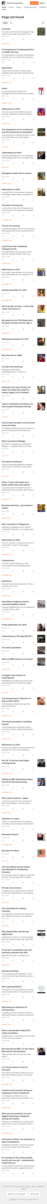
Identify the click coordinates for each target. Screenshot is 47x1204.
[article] (23, 34)
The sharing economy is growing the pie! (17, 722)
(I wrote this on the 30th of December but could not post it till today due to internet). (18, 209)
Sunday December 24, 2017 (14, 290)
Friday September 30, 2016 (14, 625)
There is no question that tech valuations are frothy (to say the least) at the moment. (18, 822)
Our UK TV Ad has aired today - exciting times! (16, 761)
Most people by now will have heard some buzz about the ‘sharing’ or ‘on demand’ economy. (18, 915)
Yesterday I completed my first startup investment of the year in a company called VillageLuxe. (18, 528)
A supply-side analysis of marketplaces (13, 676)
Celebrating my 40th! (12, 153)
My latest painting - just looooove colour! (17, 506)
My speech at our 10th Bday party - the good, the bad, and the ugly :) (18, 321)
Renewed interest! (10, 834)
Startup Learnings (10, 971)
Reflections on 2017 (11, 269)
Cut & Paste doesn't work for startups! (15, 1068)
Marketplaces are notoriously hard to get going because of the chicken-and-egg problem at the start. (17, 682)
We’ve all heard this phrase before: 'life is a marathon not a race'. (18, 585)
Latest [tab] (5, 23)
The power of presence (12, 205)
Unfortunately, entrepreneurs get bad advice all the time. (16, 705)
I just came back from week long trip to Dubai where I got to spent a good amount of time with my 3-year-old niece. (18, 489)
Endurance (7, 581)
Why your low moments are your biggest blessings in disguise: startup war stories (16, 1116)
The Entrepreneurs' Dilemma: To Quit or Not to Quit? (16, 699)
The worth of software (12, 462)
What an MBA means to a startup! (17, 659)
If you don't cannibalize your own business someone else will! (17, 951)
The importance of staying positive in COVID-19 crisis (18, 50)
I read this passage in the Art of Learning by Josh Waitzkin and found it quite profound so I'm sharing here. (18, 230)
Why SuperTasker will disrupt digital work (15, 932)
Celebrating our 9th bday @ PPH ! (17, 636)
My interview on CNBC (12, 355)
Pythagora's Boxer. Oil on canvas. (17, 173)
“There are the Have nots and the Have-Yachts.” (16, 1055)
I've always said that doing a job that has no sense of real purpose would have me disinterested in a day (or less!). (18, 429)
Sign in (42, 3)
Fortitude (6, 29)
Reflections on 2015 (11, 745)
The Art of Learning (11, 226)
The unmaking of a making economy (14, 909)
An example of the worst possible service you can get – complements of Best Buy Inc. (18, 1160)
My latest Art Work (10, 851)
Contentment (8, 560)
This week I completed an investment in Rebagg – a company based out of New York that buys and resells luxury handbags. (18, 445)
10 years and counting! (12, 367)
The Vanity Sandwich (11, 648)
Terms (33, 1186)
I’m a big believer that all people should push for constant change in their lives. (16, 253)
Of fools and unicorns (12, 888)
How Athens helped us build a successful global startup (15, 603)
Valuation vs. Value (10, 819)
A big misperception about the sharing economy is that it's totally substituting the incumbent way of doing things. (18, 728)
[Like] (3, 39)
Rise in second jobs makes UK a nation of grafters (16, 1031)
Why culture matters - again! (15, 798)
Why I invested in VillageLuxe (15, 524)
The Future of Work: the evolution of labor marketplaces (18, 1140)
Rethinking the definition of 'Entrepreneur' (14, 1008)
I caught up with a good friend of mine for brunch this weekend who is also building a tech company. (18, 892)
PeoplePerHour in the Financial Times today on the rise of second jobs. (18, 1037)
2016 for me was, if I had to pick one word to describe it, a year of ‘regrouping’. (18, 544)
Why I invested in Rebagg (13, 441)
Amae (4, 88)
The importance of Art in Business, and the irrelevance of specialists (18, 130)
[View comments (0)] (13, 39)
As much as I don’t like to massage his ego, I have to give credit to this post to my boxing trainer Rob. (18, 33)
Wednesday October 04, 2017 (15, 339)
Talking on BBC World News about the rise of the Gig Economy (17, 780)
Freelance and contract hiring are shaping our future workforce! (17, 1091)
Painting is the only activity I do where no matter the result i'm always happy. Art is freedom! (16, 390)
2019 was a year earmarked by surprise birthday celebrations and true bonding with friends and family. (17, 113)
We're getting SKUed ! (12, 987)
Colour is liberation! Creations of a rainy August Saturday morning (17, 405)
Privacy (27, 1186)
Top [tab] (11, 23)
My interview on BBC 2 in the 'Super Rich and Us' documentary (18, 1050)
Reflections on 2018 (11, 189)
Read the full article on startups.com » (16, 955)
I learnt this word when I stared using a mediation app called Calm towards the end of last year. (18, 72)
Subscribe (34, 3)
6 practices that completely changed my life (14, 247)
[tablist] (8, 23)
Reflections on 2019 (11, 109)
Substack (12, 1199)
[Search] (43, 23)
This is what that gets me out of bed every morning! (18, 424)
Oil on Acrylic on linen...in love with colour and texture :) (18, 307)
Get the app (34, 1194)
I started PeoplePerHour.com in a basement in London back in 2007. (18, 608)
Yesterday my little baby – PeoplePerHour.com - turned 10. (14, 370)
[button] (4, 7)
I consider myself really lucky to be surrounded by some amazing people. (16, 564)
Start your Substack (17, 1194)
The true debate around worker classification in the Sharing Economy (16, 869)
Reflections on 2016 (11, 540)
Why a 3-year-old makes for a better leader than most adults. (16, 483)
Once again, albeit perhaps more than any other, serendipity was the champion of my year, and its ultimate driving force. (18, 273)
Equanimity (7, 68)
